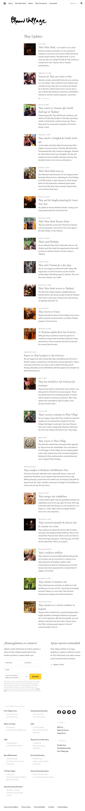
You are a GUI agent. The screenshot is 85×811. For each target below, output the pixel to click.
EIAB (5, 740)
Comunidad (53, 3)
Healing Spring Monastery (39, 711)
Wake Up (60, 727)
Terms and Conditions (11, 807)
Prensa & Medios (39, 807)
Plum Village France (10, 711)
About (10, 3)
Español (72, 3)
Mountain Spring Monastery (13, 787)
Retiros (30, 3)
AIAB (32, 724)
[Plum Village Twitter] (69, 712)
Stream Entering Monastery (40, 771)
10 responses (45, 98)
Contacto (51, 807)
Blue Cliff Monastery (10, 755)
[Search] (81, 3)
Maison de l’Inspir (9, 724)
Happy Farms (61, 733)
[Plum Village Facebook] (59, 712)
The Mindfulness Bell (64, 748)
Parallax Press (61, 745)
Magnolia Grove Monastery (40, 740)
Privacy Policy (26, 807)
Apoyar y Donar (58, 664)
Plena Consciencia (41, 3)
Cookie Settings (63, 807)
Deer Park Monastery (38, 755)
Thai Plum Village (9, 771)
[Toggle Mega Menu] (5, 3)
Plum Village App (62, 751)
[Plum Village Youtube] (74, 712)
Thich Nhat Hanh (20, 3)
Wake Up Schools (62, 730)
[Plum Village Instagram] (64, 712)
